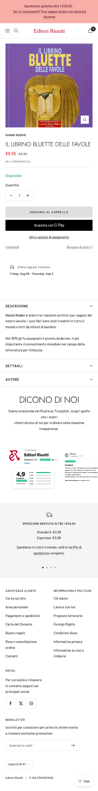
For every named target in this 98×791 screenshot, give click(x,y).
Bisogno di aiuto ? (80, 247)
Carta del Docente (18, 624)
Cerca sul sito (15, 598)
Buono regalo (15, 633)
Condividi (12, 247)
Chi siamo (61, 598)
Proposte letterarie (68, 616)
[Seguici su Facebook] (10, 703)
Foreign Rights (64, 624)
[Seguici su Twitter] (21, 703)
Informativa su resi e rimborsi (69, 653)
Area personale (16, 607)
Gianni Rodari (15, 135)
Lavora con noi (64, 607)
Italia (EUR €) (16, 764)
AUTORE (12, 379)
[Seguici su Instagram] (31, 703)
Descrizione (16, 306)
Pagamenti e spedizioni (22, 616)
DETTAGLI (14, 366)
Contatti (11, 656)
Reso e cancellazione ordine (21, 644)
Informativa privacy (68, 641)
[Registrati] (73, 745)
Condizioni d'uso (65, 633)
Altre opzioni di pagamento (49, 237)
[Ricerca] (16, 31)
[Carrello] (90, 30)
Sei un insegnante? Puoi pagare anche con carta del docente (49, 14)
